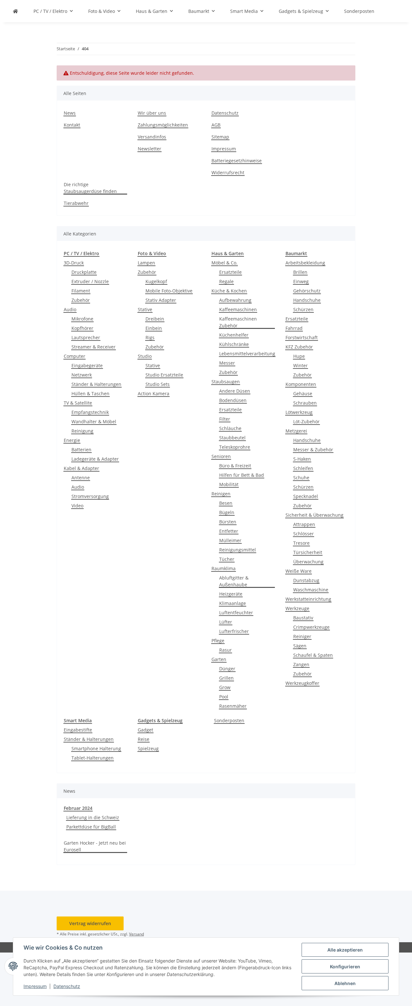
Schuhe (301, 477)
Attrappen (304, 524)
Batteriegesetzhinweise (236, 161)
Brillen (300, 272)
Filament (80, 291)
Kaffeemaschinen (238, 309)
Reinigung (82, 431)
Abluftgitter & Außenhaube (233, 581)
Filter (224, 419)
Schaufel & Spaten (313, 655)
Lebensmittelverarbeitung (247, 353)
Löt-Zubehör (306, 421)
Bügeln (226, 512)
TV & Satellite (78, 403)
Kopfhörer (82, 328)
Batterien (81, 449)
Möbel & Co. (224, 263)
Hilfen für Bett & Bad (241, 475)
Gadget (145, 730)
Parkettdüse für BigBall (91, 827)
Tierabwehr (76, 203)
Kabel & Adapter (81, 468)
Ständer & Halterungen (96, 384)
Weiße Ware (299, 571)
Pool (223, 697)
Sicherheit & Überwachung (314, 515)
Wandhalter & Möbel (93, 421)
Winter (300, 365)
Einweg (301, 281)
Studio (145, 356)
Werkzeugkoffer (302, 683)
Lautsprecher (85, 337)
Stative (145, 309)
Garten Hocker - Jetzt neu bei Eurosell (95, 846)
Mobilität (229, 484)
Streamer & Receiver (93, 347)
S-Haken (302, 459)
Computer (74, 356)
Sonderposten (229, 720)
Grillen (226, 678)
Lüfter (225, 622)
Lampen (146, 263)
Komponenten (301, 384)
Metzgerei (296, 431)
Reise (143, 739)
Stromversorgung (90, 496)
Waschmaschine (310, 590)
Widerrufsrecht (227, 172)
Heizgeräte (230, 594)
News (70, 113)
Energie (72, 440)
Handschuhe (307, 300)
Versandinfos (152, 137)
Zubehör (80, 300)
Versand (136, 934)
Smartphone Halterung (96, 748)
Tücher (226, 559)
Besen (225, 503)
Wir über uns (152, 113)
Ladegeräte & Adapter (95, 459)
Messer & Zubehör (313, 449)
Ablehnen (345, 983)
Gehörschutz (307, 291)
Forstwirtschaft (302, 337)
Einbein (153, 328)
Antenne (80, 477)
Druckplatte (84, 272)
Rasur (225, 650)
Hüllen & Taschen (90, 393)
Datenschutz (66, 986)
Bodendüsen (233, 400)
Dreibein (154, 319)
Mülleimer (230, 540)
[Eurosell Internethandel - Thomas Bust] (15, 11)
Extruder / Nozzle (90, 281)
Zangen (301, 664)
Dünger (227, 669)
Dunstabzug (306, 580)
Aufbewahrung (235, 300)
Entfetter (228, 531)
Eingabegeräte (87, 365)
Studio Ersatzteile (164, 375)
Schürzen (303, 309)
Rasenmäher (233, 706)
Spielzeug (148, 748)
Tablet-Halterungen (92, 758)
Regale (226, 281)
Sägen (299, 646)
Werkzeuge (297, 608)
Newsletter (149, 149)
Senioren (221, 456)
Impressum (35, 986)
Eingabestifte (78, 730)
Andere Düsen (234, 391)
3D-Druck (74, 263)
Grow (224, 687)
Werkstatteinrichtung (308, 599)
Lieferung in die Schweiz (92, 817)
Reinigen (220, 494)
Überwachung (308, 562)
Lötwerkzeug (299, 412)
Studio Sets (157, 384)
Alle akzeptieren (345, 950)
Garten (218, 659)
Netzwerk (81, 375)
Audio (70, 309)
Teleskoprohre (234, 447)
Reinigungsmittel (237, 550)
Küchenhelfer (233, 335)
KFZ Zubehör (299, 347)
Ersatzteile (230, 272)
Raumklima (223, 568)
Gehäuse (302, 393)
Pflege (217, 640)
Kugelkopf (156, 281)
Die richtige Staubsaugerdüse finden (90, 187)
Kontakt (72, 125)
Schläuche (230, 428)
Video (77, 506)
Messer (227, 363)
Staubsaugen (225, 381)
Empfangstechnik (90, 412)
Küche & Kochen (229, 291)
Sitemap (220, 137)
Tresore (301, 543)
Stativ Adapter (160, 300)
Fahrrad (294, 328)
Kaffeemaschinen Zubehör (238, 322)
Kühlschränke (234, 344)
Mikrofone (82, 319)
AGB (215, 125)
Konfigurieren (345, 966)
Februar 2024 (78, 808)
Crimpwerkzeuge (311, 627)
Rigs (149, 337)
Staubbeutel (232, 438)
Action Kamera (153, 393)
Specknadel (305, 496)
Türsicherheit (307, 552)
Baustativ (303, 618)
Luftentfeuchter (236, 612)
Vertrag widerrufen (90, 923)
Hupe (299, 356)
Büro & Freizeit (235, 466)
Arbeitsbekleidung (305, 263)
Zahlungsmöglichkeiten (163, 125)
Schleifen (303, 468)
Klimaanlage (232, 603)
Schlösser (303, 534)
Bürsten (227, 522)
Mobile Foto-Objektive (168, 291)
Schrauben (305, 403)
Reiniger (302, 636)
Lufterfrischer (234, 631)
